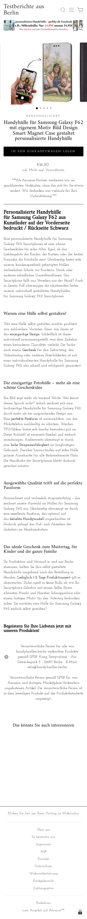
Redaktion (43, 903)
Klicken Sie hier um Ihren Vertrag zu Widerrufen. (43, 813)
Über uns (43, 829)
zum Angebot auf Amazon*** (43, 910)
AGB (43, 851)
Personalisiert (43, 116)
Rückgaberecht (43, 881)
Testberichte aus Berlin (24, 10)
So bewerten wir (43, 837)
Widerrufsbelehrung (43, 873)
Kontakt (43, 859)
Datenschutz (43, 866)
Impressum (43, 844)
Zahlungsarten (43, 888)
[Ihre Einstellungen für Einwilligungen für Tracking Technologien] (80, 912)
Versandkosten (55, 170)
